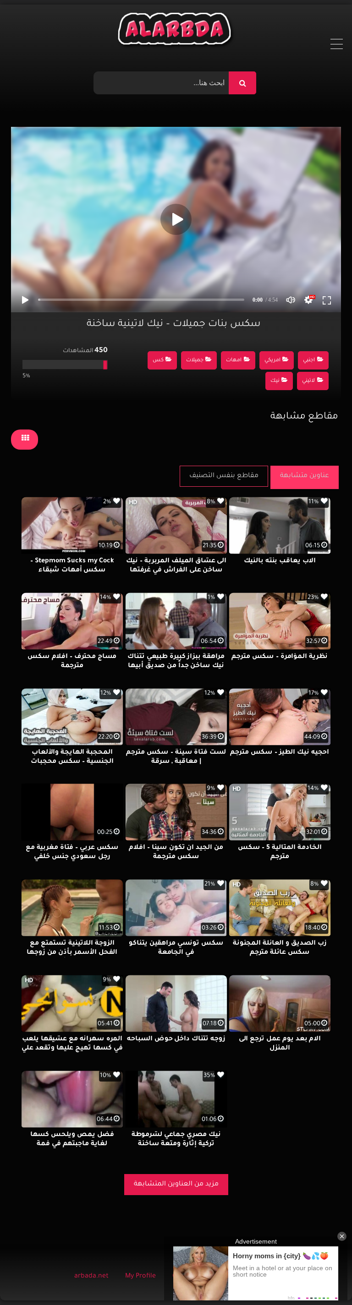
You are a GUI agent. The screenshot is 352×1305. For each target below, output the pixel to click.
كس (158, 361)
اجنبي (309, 361)
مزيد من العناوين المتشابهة (176, 1184)
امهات (234, 361)
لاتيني (308, 381)
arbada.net (91, 1276)
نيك (275, 381)
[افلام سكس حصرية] (176, 31)
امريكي (272, 361)
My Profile (140, 1276)
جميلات (195, 361)
